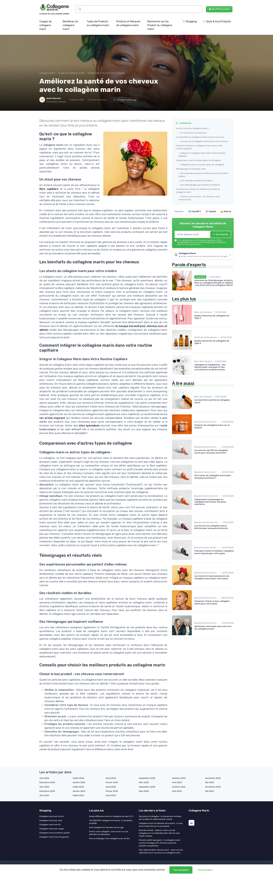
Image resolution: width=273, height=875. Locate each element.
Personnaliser (205, 870)
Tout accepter (181, 870)
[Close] (193, 428)
